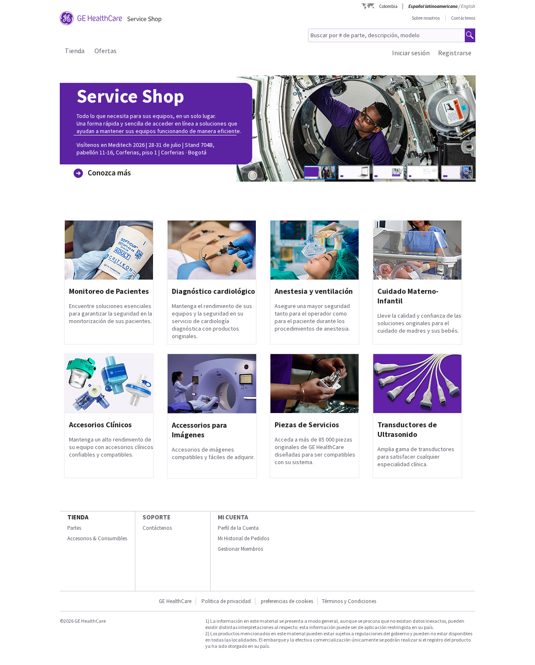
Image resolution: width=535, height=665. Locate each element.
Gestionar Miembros (240, 548)
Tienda (74, 50)
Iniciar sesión (411, 53)
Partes (74, 527)
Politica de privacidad (226, 601)
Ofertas (105, 50)
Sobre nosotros (426, 18)
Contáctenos (463, 18)
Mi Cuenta (233, 517)
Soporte (157, 517)
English (468, 6)
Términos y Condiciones (349, 601)
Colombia (388, 6)
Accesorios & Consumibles (97, 538)
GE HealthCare (175, 601)
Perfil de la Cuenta (238, 527)
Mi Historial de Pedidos (243, 538)
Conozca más (100, 160)
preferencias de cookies (287, 601)
